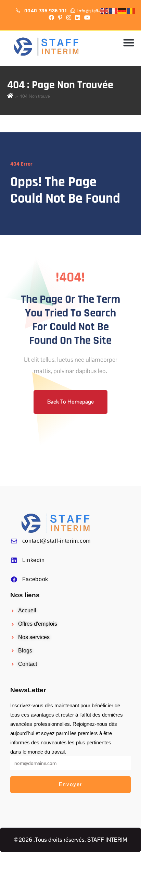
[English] (104, 10)
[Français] (113, 10)
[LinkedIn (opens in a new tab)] (77, 18)
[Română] (131, 10)
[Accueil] (10, 96)
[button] (129, 42)
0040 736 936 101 (46, 10)
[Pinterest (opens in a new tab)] (60, 18)
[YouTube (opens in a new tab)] (87, 18)
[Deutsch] (122, 10)
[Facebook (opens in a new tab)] (52, 18)
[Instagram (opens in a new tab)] (68, 18)
